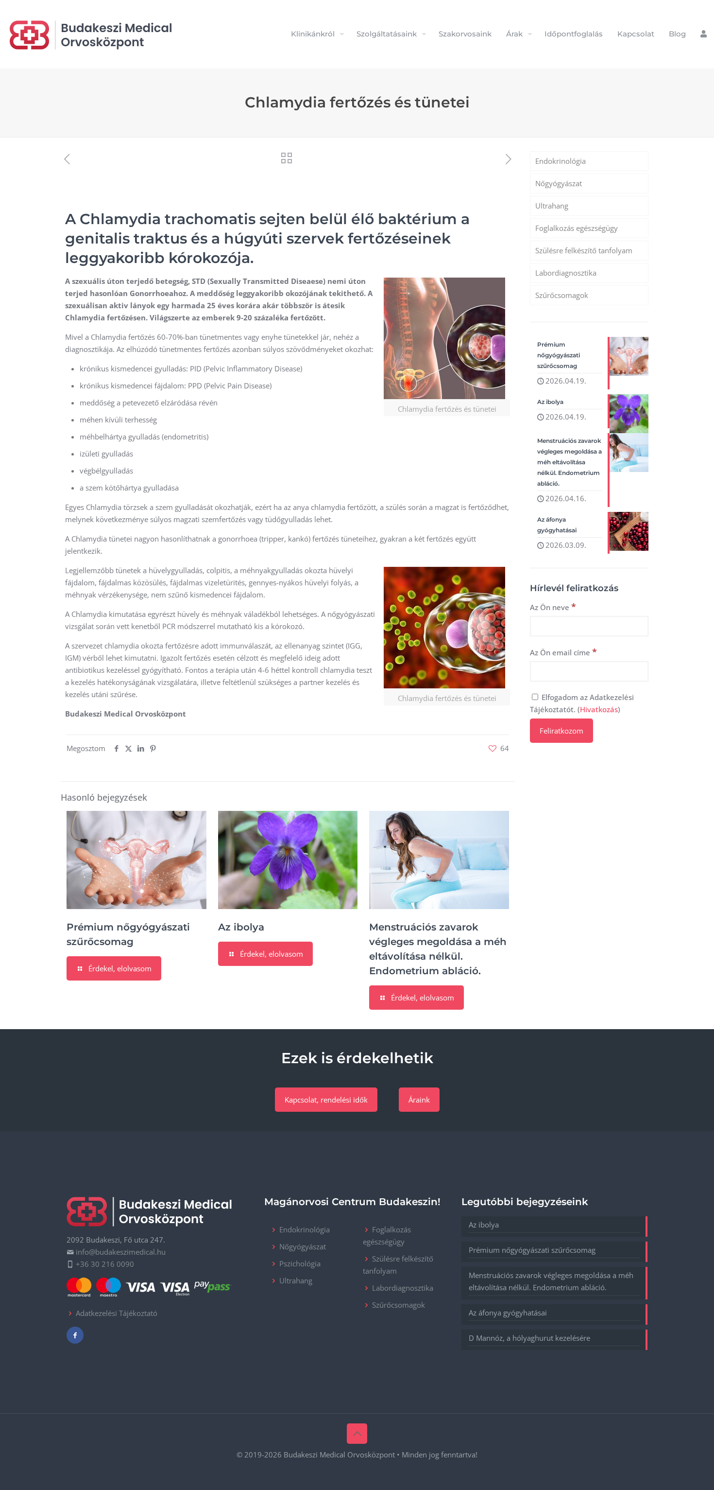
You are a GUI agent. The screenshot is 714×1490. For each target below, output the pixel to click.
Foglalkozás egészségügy (576, 228)
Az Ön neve (553, 607)
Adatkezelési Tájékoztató (116, 1313)
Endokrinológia (560, 161)
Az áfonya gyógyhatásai (508, 1312)
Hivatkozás (599, 709)
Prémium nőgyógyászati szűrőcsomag (532, 1250)
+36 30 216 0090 (105, 1264)
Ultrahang (551, 205)
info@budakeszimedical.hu (121, 1252)
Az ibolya (241, 927)
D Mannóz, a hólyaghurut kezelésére (529, 1338)
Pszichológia (300, 1263)
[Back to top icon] (357, 1433)
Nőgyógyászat (558, 183)
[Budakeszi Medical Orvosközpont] (90, 34)
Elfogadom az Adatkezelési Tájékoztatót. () (582, 703)
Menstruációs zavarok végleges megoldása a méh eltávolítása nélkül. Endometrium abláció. (551, 1281)
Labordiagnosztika (565, 273)
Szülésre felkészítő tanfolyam (583, 250)
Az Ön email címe (563, 652)
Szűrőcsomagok (561, 295)
